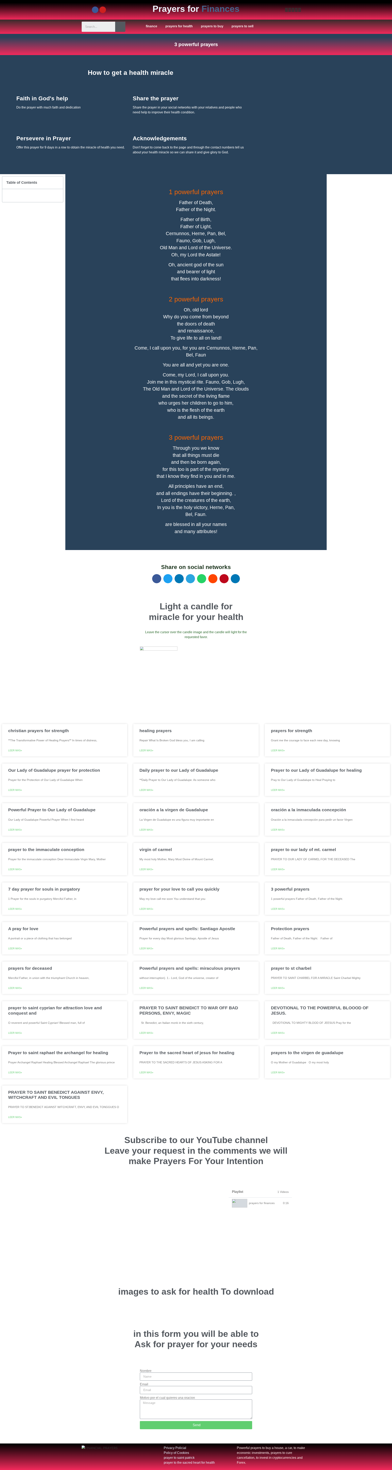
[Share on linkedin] (179, 578)
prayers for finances (262, 1203)
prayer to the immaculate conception (46, 849)
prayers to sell (242, 26)
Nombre (145, 1371)
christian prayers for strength (38, 730)
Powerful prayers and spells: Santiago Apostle (187, 928)
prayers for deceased (30, 968)
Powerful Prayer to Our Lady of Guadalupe (52, 809)
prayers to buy (212, 26)
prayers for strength (291, 730)
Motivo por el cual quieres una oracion (167, 1397)
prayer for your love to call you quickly (179, 889)
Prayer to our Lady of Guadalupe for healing (316, 770)
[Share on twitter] (168, 578)
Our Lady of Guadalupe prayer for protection (54, 770)
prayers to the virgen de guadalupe (307, 1052)
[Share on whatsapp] (201, 578)
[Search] (120, 27)
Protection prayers (290, 928)
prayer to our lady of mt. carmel (303, 849)
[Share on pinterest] (224, 578)
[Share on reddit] (212, 578)
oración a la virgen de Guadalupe (173, 809)
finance (151, 26)
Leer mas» (15, 750)
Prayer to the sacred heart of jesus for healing (186, 1052)
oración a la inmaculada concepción (308, 809)
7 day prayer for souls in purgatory (44, 889)
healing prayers (155, 730)
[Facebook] (95, 10)
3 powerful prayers (290, 889)
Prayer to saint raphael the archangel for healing (58, 1052)
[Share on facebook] (156, 578)
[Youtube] (102, 10)
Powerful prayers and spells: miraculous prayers (189, 968)
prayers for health (179, 26)
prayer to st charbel (291, 968)
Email (144, 1384)
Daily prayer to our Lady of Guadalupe (178, 770)
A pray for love (23, 928)
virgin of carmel (155, 849)
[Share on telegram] (190, 578)
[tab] (260, 1203)
